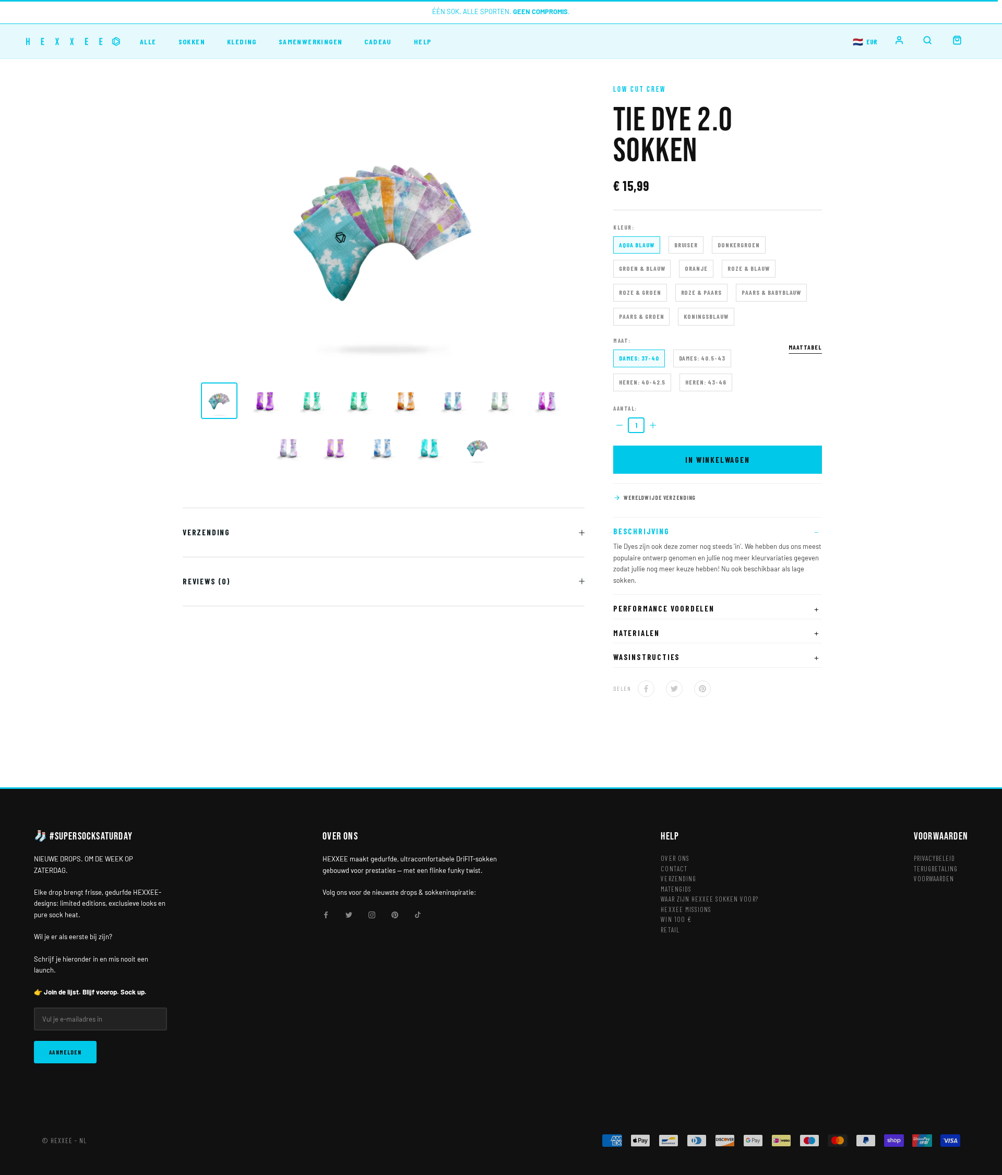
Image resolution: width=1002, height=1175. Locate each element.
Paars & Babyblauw (771, 292)
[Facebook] (646, 688)
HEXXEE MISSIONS (686, 909)
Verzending (678, 878)
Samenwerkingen (311, 41)
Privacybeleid (935, 858)
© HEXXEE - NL (64, 1140)
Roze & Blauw (748, 268)
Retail (670, 930)
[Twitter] (674, 688)
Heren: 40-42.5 (642, 382)
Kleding (242, 41)
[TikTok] (417, 914)
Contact (674, 869)
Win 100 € (676, 919)
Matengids (676, 889)
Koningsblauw (706, 316)
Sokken (191, 41)
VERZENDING (206, 532)
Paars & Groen (641, 316)
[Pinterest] (702, 688)
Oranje (696, 268)
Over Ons (675, 858)
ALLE (148, 41)
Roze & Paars (701, 292)
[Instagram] (371, 914)
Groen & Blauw (642, 268)
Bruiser (686, 244)
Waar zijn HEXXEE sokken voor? (709, 899)
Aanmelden (65, 1052)
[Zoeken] (927, 40)
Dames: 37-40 (639, 358)
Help (423, 41)
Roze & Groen (640, 292)
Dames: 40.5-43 (702, 358)
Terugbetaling (936, 869)
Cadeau (377, 41)
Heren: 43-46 (705, 382)
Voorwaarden (934, 878)
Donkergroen (739, 244)
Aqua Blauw (636, 244)
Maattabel (805, 347)
